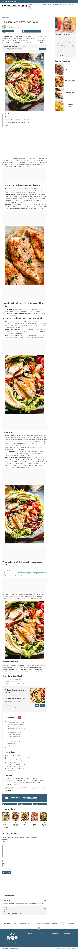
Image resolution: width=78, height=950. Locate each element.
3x (24, 717)
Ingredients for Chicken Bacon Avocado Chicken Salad (19, 119)
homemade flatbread (16, 576)
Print (42, 705)
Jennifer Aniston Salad (44, 824)
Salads (7, 17)
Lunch (49, 4)
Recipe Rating (5, 839)
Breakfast (43, 4)
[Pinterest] (74, 1)
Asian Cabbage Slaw (34, 824)
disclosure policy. (23, 34)
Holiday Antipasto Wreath (15, 824)
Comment (4, 844)
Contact (41, 933)
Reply (45, 900)
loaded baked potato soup (25, 572)
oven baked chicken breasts (26, 160)
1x (19, 717)
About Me (70, 4)
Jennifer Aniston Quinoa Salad (13, 679)
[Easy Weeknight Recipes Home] (15, 6)
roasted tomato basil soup (15, 574)
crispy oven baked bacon (26, 453)
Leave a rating (32, 798)
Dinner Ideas (63, 4)
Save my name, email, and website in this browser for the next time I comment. (19, 869)
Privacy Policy (55, 933)
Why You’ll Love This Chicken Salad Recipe (16, 117)
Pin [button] (37, 705)
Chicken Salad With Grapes (12, 681)
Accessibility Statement (63, 948)
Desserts (55, 4)
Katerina (9, 25)
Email (24, 46)
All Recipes (37, 4)
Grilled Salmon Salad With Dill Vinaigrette (16, 683)
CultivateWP (73, 948)
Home (30, 4)
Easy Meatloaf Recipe (70, 69)
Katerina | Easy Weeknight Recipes (13, 695)
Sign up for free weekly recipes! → (10, 1)
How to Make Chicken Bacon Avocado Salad (17, 122)
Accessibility (67, 933)
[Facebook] (71, 1)
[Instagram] (69, 1)
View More (6, 125)
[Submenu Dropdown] (51, 4)
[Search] (29, 7)
